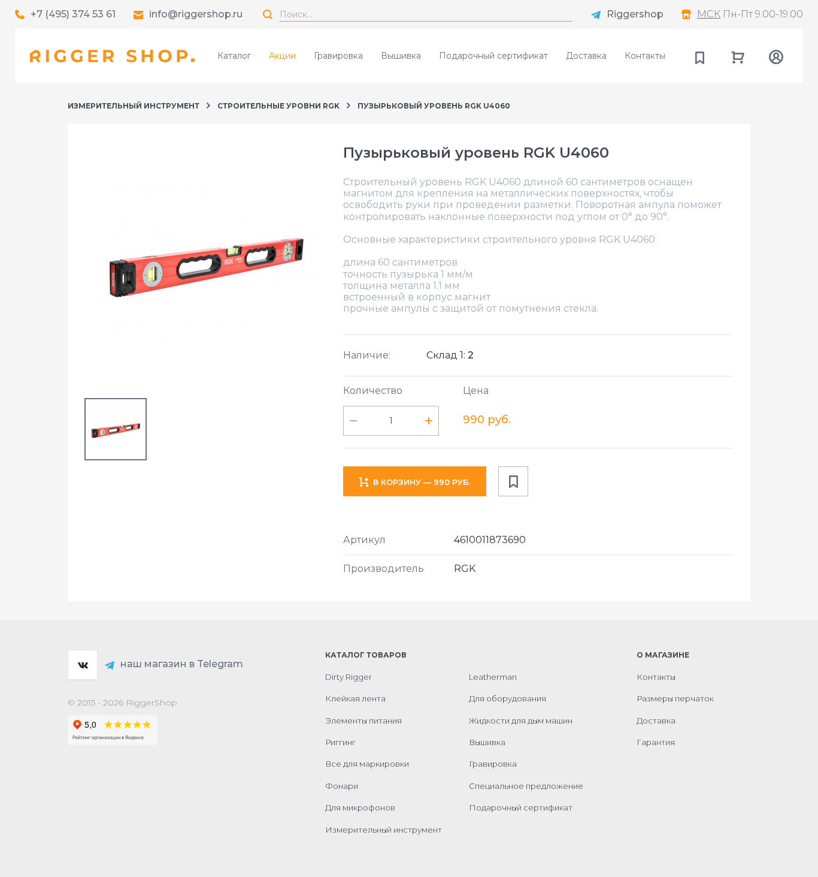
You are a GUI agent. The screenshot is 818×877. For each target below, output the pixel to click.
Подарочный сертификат (493, 55)
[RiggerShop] (112, 56)
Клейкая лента (355, 698)
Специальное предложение (526, 786)
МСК (708, 14)
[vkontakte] (83, 665)
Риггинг (340, 742)
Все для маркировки (367, 763)
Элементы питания (363, 720)
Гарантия (656, 742)
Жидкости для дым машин (520, 720)
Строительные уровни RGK (278, 105)
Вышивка (401, 55)
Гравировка (338, 55)
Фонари (341, 786)
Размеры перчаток (675, 698)
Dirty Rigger (348, 677)
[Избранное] (699, 56)
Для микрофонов (360, 807)
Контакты (645, 55)
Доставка (586, 55)
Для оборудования (507, 698)
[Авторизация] (776, 56)
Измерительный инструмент (133, 105)
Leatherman (493, 677)
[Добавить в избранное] (513, 481)
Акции (282, 55)
